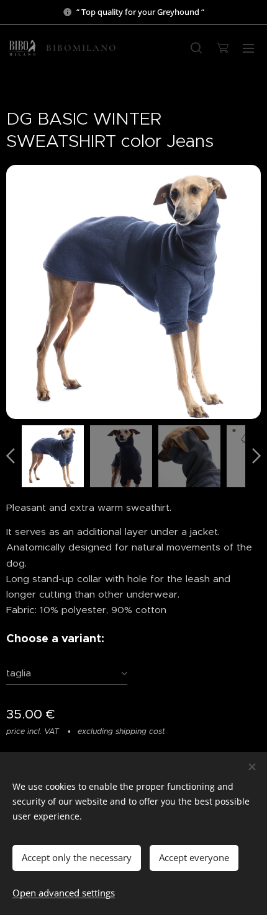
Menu (248, 47)
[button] (196, 47)
